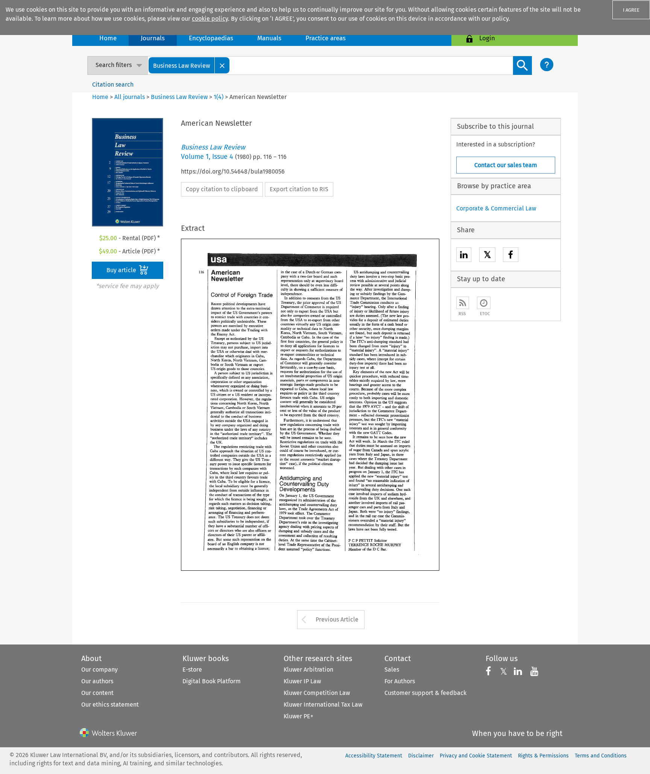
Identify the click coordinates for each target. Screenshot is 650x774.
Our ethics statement (110, 704)
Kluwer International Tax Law (323, 704)
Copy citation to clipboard (222, 189)
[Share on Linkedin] (463, 255)
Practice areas (325, 38)
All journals (130, 97)
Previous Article (337, 619)
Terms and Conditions (601, 756)
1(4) (218, 97)
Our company (99, 669)
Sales (391, 669)
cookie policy (210, 18)
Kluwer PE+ (298, 716)
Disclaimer (421, 756)
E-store (192, 669)
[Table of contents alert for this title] (484, 303)
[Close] (222, 65)
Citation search (113, 84)
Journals (153, 38)
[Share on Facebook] (510, 255)
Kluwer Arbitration (308, 669)
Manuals (269, 38)
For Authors (399, 681)
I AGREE (631, 10)
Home (108, 38)
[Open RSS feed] (462, 303)
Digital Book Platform (211, 681)
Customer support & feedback (425, 692)
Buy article (122, 270)
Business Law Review (179, 97)
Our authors (97, 681)
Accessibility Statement (373, 756)
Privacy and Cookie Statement (476, 756)
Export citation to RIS (299, 189)
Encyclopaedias (211, 38)
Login (487, 38)
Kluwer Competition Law (317, 692)
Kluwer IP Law (302, 681)
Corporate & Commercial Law (496, 208)
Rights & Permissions (543, 756)
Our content (97, 692)
